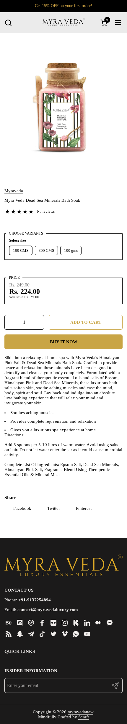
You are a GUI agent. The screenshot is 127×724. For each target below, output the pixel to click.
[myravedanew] (63, 22)
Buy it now (63, 341)
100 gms (71, 250)
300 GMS (46, 250)
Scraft (83, 717)
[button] (8, 22)
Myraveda (13, 190)
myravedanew (80, 711)
